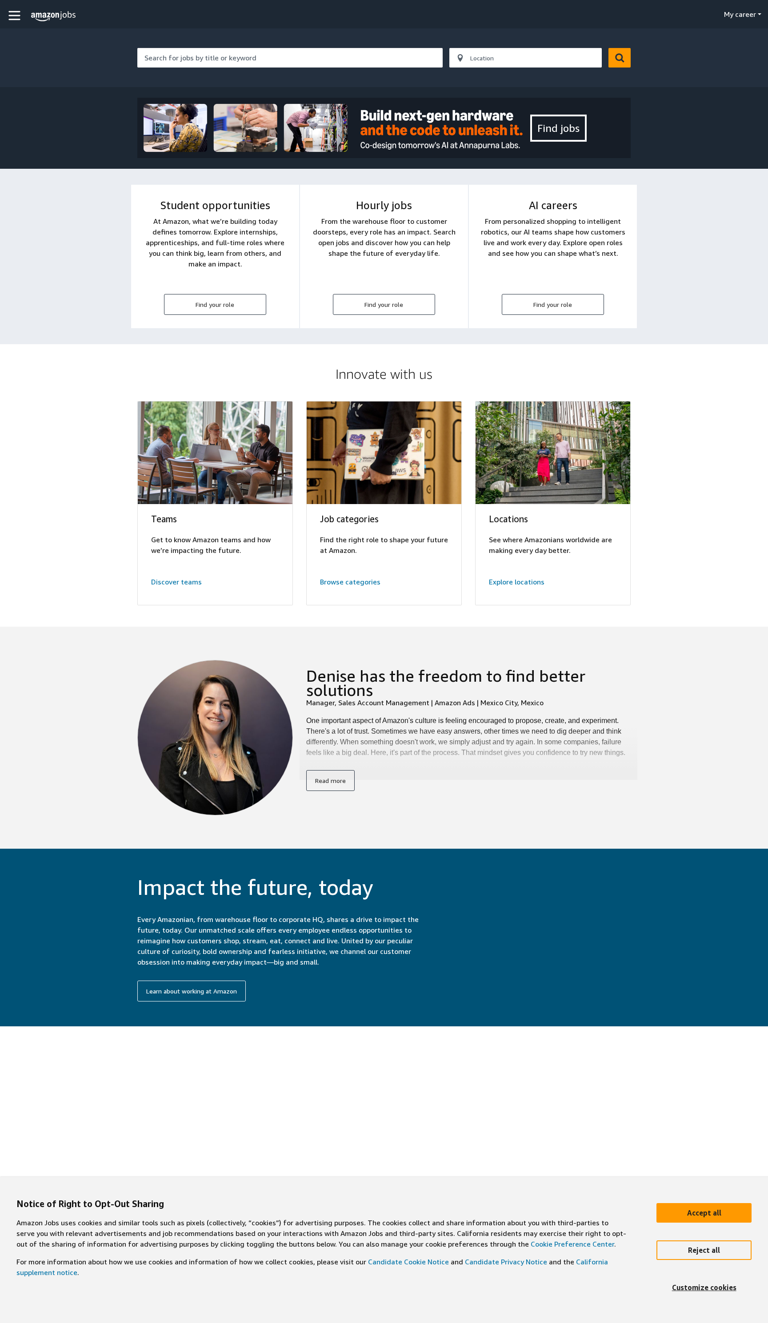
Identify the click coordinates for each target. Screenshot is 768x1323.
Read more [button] (330, 780)
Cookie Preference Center (572, 1244)
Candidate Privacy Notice (506, 1261)
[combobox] (290, 58)
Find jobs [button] (558, 128)
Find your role (215, 304)
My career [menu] (740, 14)
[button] (15, 15)
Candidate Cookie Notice (408, 1261)
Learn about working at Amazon (191, 991)
